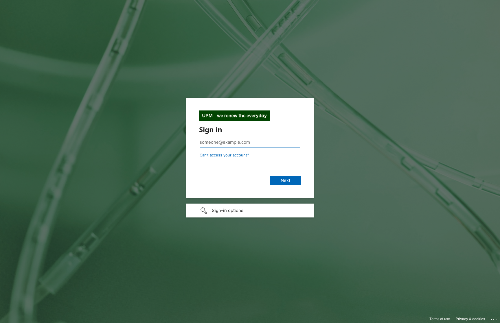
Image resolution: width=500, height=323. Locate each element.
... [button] (494, 318)
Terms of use (439, 319)
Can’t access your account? (224, 155)
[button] (250, 210)
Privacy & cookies (470, 319)
